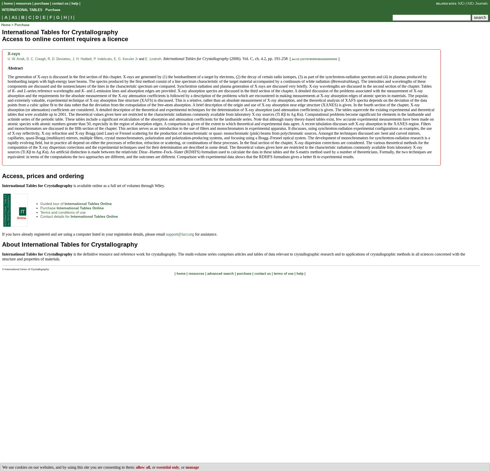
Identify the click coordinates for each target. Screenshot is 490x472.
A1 (14, 17)
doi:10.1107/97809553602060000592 (314, 59)
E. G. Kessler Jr (126, 59)
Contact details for (79, 216)
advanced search (220, 273)
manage (192, 467)
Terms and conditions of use (63, 212)
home (8, 3)
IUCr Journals (478, 3)
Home (6, 25)
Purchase (72, 208)
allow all (143, 467)
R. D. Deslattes (59, 59)
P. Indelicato (103, 59)
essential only (167, 467)
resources (23, 3)
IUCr (461, 3)
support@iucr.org (180, 234)
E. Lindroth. (153, 59)
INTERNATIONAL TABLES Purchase (31, 10)
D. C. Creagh (36, 59)
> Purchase (20, 25)
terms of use (283, 273)
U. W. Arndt (16, 59)
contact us (60, 3)
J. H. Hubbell (82, 59)
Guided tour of (76, 204)
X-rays (14, 54)
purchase (41, 3)
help (74, 3)
